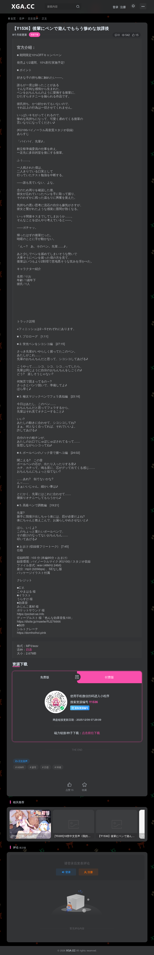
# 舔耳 (33, 767)
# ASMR (19, 767)
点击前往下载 (91, 733)
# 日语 (45, 767)
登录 (115, 7)
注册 (123, 7)
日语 (29, 649)
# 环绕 (58, 767)
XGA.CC (70, 950)
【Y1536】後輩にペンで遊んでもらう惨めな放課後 (60, 28)
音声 (21, 18)
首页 (13, 18)
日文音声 (33, 18)
